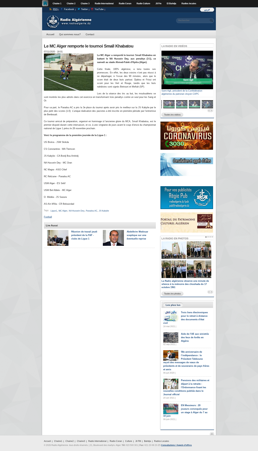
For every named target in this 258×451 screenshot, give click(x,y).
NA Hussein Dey (76, 211)
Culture (128, 441)
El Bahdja (171, 3)
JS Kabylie (104, 211)
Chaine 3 (85, 3)
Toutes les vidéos (172, 114)
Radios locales (188, 3)
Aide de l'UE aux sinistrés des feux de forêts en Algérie (195, 337)
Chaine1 (58, 441)
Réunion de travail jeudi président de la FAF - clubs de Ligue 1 (84, 235)
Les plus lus (173, 305)
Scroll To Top (212, 433)
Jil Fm (158, 3)
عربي (207, 9)
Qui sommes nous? (70, 34)
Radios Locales (161, 441)
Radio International (104, 3)
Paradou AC (91, 211)
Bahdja (147, 441)
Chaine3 (81, 441)
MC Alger (63, 211)
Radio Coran (125, 3)
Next (211, 110)
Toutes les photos (172, 293)
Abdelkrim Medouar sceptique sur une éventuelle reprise (137, 235)
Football (48, 217)
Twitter (84, 9)
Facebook (69, 9)
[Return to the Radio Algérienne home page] (69, 16)
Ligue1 (54, 211)
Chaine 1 (57, 3)
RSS (55, 9)
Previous (208, 110)
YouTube (99, 9)
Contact (90, 34)
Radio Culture (143, 3)
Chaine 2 (71, 3)
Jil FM (138, 441)
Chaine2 (69, 441)
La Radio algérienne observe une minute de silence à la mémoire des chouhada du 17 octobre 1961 (185, 284)
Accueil (46, 3)
